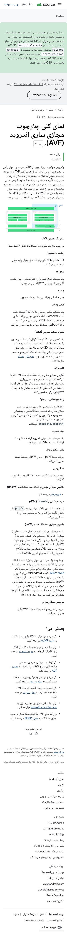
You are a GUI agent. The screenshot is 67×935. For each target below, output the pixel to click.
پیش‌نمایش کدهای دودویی (52, 796)
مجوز (16, 914)
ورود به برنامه (11, 4)
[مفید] (43, 117)
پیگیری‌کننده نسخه (55, 901)
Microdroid (57, 573)
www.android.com (53, 883)
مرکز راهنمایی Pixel (55, 878)
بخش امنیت (29, 692)
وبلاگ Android (56, 834)
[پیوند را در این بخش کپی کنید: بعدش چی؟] (41, 629)
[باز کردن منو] (59, 4)
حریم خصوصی (55, 919)
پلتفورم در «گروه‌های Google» (49, 845)
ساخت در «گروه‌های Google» (49, 851)
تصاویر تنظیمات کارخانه (53, 802)
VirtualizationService (44, 707)
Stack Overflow (55, 895)
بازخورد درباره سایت (34, 919)
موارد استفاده (26, 651)
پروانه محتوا (58, 751)
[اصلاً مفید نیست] (38, 117)
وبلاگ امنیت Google (54, 840)
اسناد (51, 109)
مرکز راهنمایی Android (52, 872)
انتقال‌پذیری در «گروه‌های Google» (47, 857)
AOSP (61, 109)
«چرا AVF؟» (47, 640)
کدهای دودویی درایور (54, 807)
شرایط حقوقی (29, 914)
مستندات (60, 15)
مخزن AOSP (31, 718)
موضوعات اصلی (37, 109)
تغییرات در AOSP (54, 62)
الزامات (61, 784)
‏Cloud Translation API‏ (28, 84)
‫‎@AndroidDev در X (53, 828)
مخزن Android (56, 779)
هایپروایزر (56, 494)
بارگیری (60, 790)
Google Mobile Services (51, 889)
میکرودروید (35, 681)
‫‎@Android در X (56, 822)
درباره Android (56, 914)
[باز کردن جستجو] (31, 4)
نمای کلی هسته (26, 356)
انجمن (42, 914)
